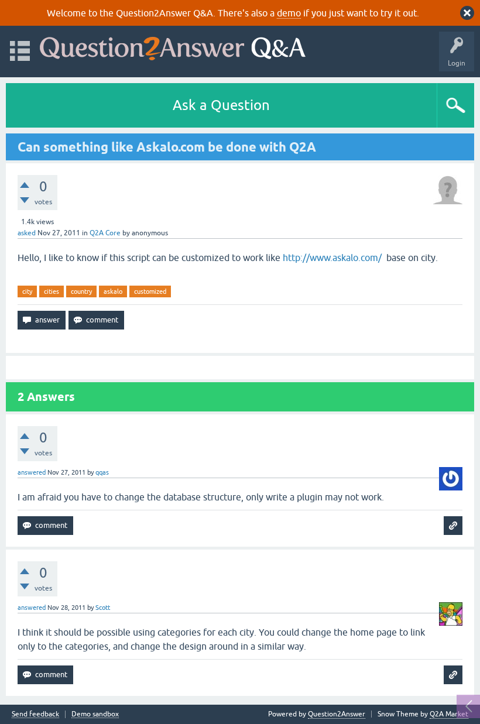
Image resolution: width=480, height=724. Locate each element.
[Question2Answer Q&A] (173, 46)
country (81, 291)
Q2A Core (105, 233)
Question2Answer (336, 714)
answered (32, 472)
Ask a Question (221, 105)
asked (27, 233)
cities (51, 291)
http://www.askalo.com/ (332, 257)
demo (289, 13)
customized (150, 291)
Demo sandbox (95, 714)
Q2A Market (449, 714)
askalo (113, 291)
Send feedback (35, 714)
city (27, 291)
